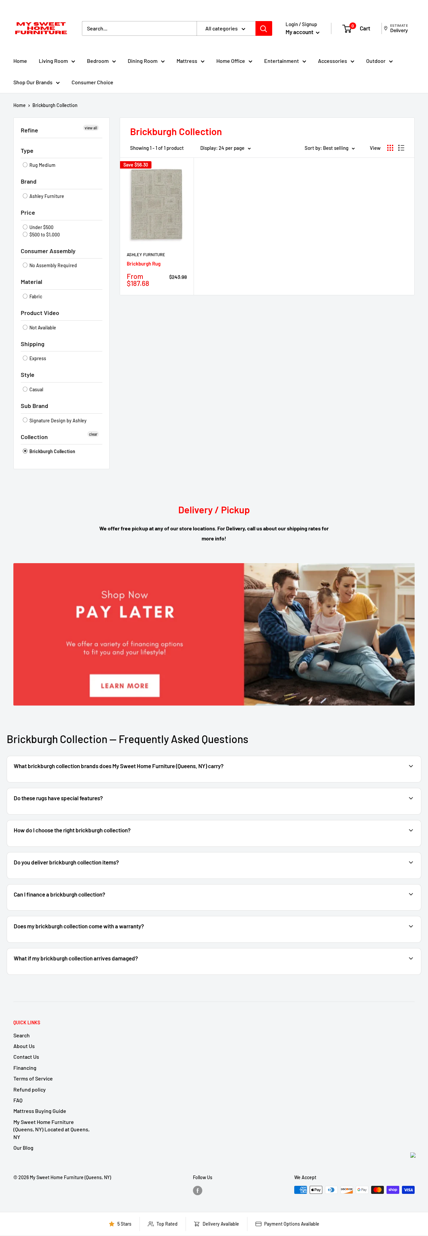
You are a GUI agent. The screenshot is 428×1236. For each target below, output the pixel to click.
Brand (28, 181)
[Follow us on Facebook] (197, 1190)
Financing (24, 1067)
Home (20, 61)
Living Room (53, 61)
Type (27, 150)
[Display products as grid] (390, 148)
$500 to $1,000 (44, 234)
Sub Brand (34, 405)
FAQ (17, 1100)
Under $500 (41, 227)
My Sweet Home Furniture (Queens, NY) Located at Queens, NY (51, 1129)
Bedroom (98, 61)
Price (28, 212)
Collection (34, 436)
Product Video (40, 312)
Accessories (332, 61)
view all (91, 127)
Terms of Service (33, 1078)
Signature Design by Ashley (57, 420)
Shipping (32, 343)
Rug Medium (42, 165)
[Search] (263, 28)
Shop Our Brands (32, 82)
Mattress (187, 61)
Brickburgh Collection (55, 105)
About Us (24, 1046)
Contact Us (26, 1056)
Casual (35, 389)
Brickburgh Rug (143, 264)
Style (27, 374)
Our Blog (23, 1147)
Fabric (35, 296)
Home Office (230, 61)
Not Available (42, 327)
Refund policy (29, 1089)
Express (37, 358)
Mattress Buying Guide (39, 1111)
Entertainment (281, 61)
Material (31, 281)
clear (93, 434)
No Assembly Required (52, 265)
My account (300, 31)
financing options (66, 910)
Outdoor (376, 61)
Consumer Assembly (48, 250)
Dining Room (142, 61)
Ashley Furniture (46, 196)
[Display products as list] (401, 148)
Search (21, 1035)
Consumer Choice (92, 82)
